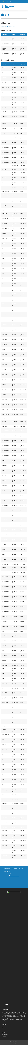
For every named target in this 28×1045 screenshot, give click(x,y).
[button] (25, 7)
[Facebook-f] (12, 1043)
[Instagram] (15, 1043)
